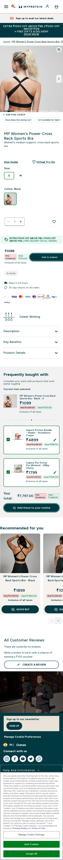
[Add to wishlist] (54, 221)
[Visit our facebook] (14, 758)
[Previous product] (51, 620)
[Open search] (13, 6)
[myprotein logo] (30, 6)
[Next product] (58, 620)
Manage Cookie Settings (31, 834)
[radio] (9, 175)
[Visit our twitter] (31, 758)
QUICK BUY (22, 609)
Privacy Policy (20, 828)
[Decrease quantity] (8, 222)
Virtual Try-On (45, 162)
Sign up (14, 726)
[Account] (48, 6)
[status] (14, 222)
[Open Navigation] (6, 6)
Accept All (31, 854)
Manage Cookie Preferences (22, 736)
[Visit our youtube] (22, 758)
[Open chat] (39, 758)
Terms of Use (38, 828)
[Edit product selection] (54, 440)
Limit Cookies (31, 844)
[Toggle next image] (59, 79)
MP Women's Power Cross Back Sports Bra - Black (20, 578)
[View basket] (56, 6)
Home (6, 41)
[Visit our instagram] (6, 758)
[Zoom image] (59, 49)
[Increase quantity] (20, 222)
